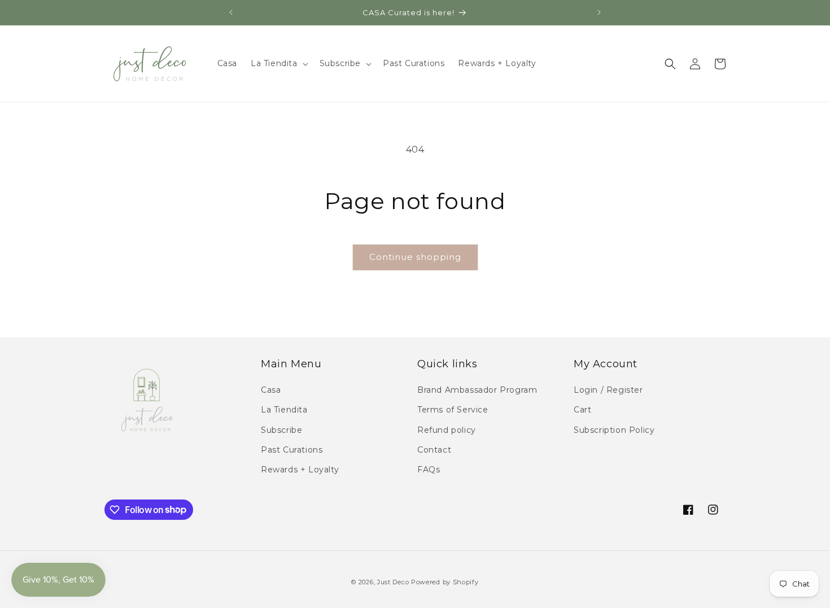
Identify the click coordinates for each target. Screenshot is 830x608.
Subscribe (281, 430)
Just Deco (393, 582)
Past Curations (291, 450)
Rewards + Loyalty (300, 469)
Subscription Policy (614, 430)
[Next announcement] (599, 12)
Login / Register (608, 390)
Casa (271, 390)
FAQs (428, 469)
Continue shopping (415, 256)
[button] (278, 63)
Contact (434, 450)
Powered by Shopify (445, 582)
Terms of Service (452, 410)
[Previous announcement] (231, 12)
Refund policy (446, 430)
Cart (582, 410)
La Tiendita (284, 410)
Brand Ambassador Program (477, 390)
